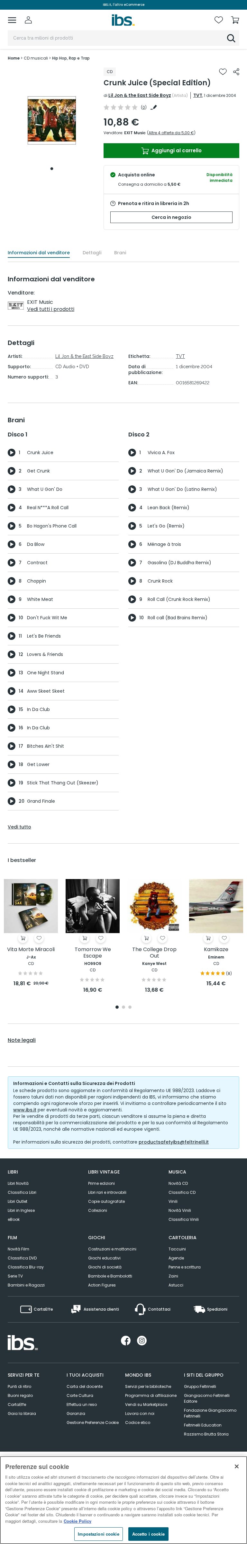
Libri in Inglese (21, 1210)
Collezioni (97, 1210)
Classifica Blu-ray (26, 1267)
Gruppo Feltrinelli (200, 1386)
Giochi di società (105, 1267)
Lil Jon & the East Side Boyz (139, 95)
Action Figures (102, 1285)
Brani (120, 252)
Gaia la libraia (22, 1413)
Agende (176, 1258)
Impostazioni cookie (98, 1534)
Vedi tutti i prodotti (50, 309)
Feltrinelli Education (203, 1425)
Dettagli (92, 252)
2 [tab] (123, 1007)
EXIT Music (135, 133)
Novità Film (18, 1249)
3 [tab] (130, 1007)
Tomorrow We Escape (93, 952)
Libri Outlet (17, 1201)
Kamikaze (216, 949)
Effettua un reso (82, 1404)
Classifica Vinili (184, 1219)
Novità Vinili (180, 1210)
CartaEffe (17, 1404)
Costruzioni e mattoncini (112, 1249)
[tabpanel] (52, 120)
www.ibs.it (24, 1110)
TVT (197, 95)
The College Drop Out (154, 952)
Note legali (22, 1040)
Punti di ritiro (19, 1386)
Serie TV (15, 1276)
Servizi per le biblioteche (148, 1386)
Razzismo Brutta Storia (206, 1434)
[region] (123, 1500)
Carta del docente (85, 1386)
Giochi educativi (104, 1258)
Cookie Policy (77, 1521)
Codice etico (137, 1422)
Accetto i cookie (148, 1534)
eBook (14, 1219)
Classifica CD (182, 1192)
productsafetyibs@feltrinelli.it (174, 1142)
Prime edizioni (101, 1183)
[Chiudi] (237, 1466)
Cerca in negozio (171, 217)
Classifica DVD (22, 1258)
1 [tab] (51, 168)
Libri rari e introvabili (107, 1192)
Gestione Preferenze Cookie (93, 1422)
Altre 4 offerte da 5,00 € (171, 133)
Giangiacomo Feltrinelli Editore (207, 1398)
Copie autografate (106, 1201)
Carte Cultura (80, 1395)
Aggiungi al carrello (176, 150)
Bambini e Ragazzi (26, 1285)
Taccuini (177, 1249)
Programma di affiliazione (151, 1395)
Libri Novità (18, 1183)
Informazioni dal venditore (39, 252)
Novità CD (178, 1183)
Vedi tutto (19, 827)
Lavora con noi (139, 1413)
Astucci (176, 1285)
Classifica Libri (22, 1192)
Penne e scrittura (185, 1267)
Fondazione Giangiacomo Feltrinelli (210, 1413)
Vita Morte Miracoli (31, 949)
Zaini (173, 1276)
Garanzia (76, 1413)
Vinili (173, 1201)
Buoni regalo (20, 1395)
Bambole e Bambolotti (110, 1276)
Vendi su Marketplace (146, 1404)
